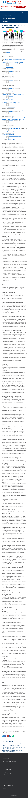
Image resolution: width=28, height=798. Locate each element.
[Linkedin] (10, 735)
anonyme (11, 63)
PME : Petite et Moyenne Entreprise (9, 761)
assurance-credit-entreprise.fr (15, 103)
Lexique (4, 786)
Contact (8, 52)
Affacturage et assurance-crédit (8, 126)
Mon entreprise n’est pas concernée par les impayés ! (13, 62)
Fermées (16, 59)
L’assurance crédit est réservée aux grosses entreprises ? (14, 110)
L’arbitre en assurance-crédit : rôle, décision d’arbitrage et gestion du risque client (13, 744)
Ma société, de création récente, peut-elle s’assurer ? (13, 94)
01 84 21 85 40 (7, 9)
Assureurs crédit (18, 12)
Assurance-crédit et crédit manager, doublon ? (11, 102)
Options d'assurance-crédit (8, 764)
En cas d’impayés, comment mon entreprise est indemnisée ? (14, 86)
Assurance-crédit (7, 15)
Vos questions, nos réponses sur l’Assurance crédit (12, 54)
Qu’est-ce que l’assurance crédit (8, 70)
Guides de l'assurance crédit (8, 785)
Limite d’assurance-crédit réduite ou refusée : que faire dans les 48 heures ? (14, 748)
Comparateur (6, 12)
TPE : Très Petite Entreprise (8, 760)
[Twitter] (3, 735)
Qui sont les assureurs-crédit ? (8, 134)
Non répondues (21, 59)
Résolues (12, 59)
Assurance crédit (9, 67)
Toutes (5, 59)
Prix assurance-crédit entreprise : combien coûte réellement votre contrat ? (14, 751)
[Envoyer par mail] (13, 735)
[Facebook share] (5, 735)
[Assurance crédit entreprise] (10, 3)
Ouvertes (9, 59)
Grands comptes (6, 762)
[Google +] (8, 735)
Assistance (5, 21)
